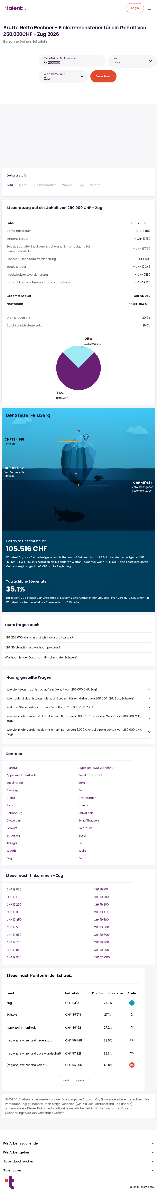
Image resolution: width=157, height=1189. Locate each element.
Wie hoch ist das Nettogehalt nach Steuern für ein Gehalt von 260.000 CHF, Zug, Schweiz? (71, 698)
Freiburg (12, 790)
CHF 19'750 (14, 942)
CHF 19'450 (14, 920)
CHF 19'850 (14, 950)
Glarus (11, 798)
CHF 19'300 (101, 905)
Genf (82, 790)
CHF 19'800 (101, 942)
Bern (81, 783)
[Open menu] (149, 8)
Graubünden (87, 798)
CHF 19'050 (14, 889)
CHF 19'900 (101, 950)
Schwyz (12, 828)
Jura (10, 805)
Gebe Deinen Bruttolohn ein (60, 58)
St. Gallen (13, 836)
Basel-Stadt (15, 783)
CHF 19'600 (101, 927)
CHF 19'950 (14, 957)
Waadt (11, 851)
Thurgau (13, 843)
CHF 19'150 (13, 897)
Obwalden (14, 820)
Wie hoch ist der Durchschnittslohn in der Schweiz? (41, 657)
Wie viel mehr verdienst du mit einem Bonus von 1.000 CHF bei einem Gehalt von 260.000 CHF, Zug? (74, 718)
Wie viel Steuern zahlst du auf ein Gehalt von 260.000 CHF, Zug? (52, 689)
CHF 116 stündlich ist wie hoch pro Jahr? (33, 647)
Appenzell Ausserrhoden (95, 768)
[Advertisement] (73, 136)
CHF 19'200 (101, 897)
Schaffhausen (88, 820)
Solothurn (85, 828)
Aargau (12, 768)
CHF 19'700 (101, 935)
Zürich (82, 858)
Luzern (83, 805)
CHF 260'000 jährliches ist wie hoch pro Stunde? (39, 637)
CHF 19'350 (14, 912)
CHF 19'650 (14, 935)
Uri (80, 843)
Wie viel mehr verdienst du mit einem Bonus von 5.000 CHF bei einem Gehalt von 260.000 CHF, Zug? (74, 732)
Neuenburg (14, 813)
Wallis (82, 851)
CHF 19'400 (101, 912)
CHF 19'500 (101, 920)
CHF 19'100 (101, 889)
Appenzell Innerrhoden (22, 775)
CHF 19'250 (14, 905)
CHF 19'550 (14, 927)
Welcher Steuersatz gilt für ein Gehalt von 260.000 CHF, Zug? (50, 707)
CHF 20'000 (102, 957)
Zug (9, 858)
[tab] (10, 187)
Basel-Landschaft (91, 775)
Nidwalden (85, 813)
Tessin (82, 836)
